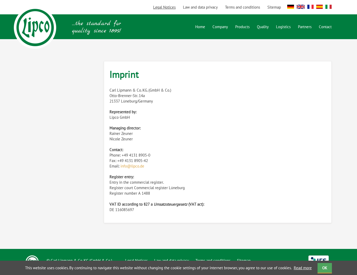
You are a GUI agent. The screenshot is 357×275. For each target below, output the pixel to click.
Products (242, 26)
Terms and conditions (242, 7)
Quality (263, 26)
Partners (305, 26)
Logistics (283, 26)
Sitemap (274, 7)
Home (200, 26)
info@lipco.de (132, 166)
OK (324, 267)
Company (220, 26)
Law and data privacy (200, 7)
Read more (303, 267)
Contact (325, 26)
